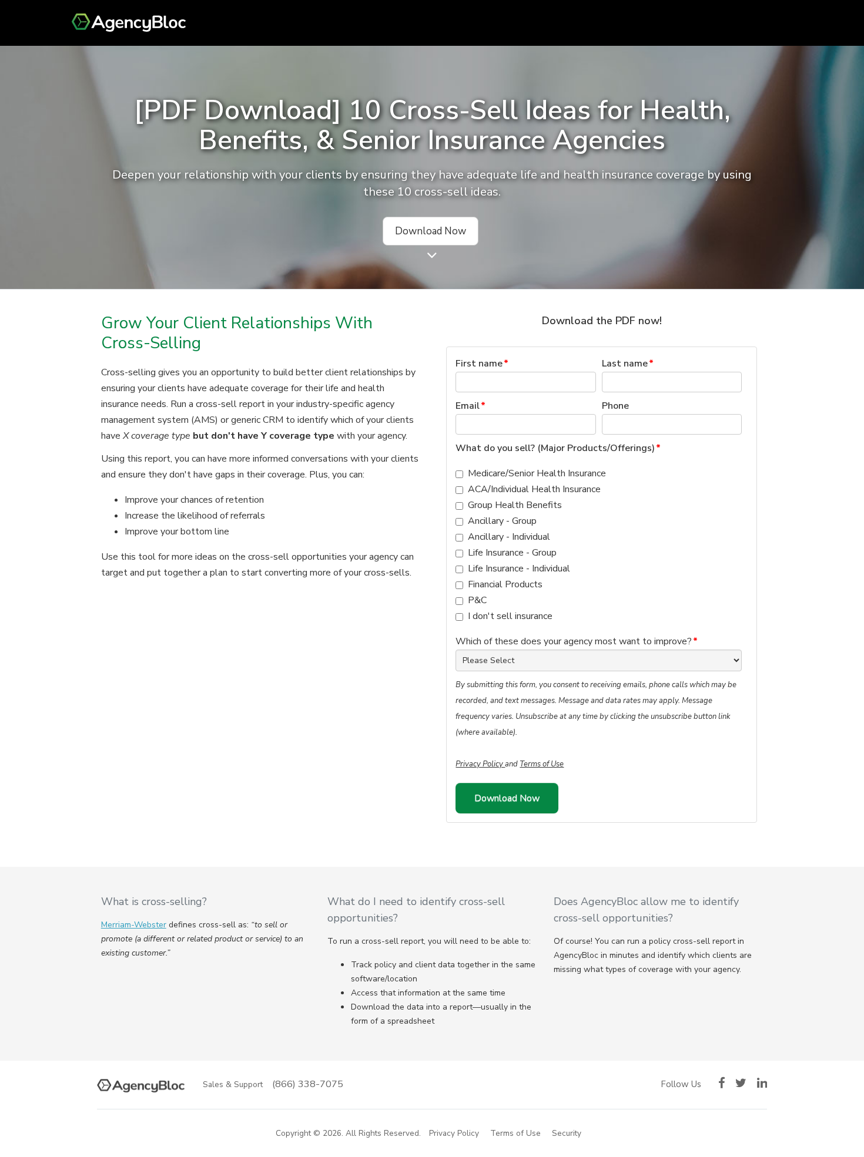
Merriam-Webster (133, 924)
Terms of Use (542, 764)
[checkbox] (599, 545)
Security (566, 1133)
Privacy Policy (480, 764)
